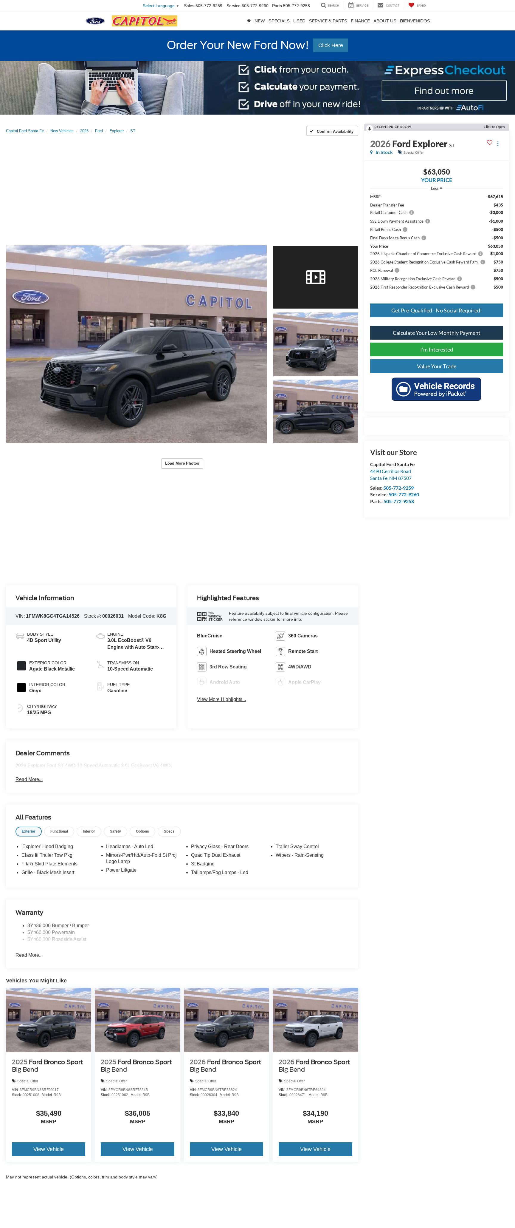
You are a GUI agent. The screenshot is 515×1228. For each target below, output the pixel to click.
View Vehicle (48, 1149)
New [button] (260, 21)
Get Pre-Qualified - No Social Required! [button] (436, 310)
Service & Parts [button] (328, 21)
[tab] (28, 831)
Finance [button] (360, 21)
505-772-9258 (399, 501)
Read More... (29, 779)
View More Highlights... (221, 699)
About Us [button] (384, 21)
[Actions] (498, 143)
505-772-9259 (398, 488)
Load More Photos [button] (182, 463)
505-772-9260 (404, 494)
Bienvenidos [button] (415, 21)
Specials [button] (279, 21)
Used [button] (299, 21)
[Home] (249, 20)
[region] (436, 244)
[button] (136, 344)
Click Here (330, 45)
